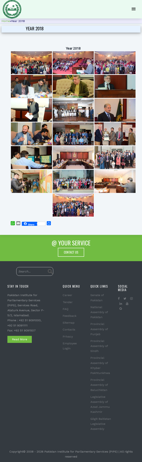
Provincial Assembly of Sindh (99, 346)
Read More (19, 339)
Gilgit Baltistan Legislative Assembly (100, 424)
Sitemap (69, 322)
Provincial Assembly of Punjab (99, 329)
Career (67, 295)
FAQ (65, 309)
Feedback (69, 316)
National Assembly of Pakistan (99, 312)
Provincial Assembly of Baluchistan (99, 385)
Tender (68, 302)
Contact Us (71, 252)
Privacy (68, 336)
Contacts (69, 329)
